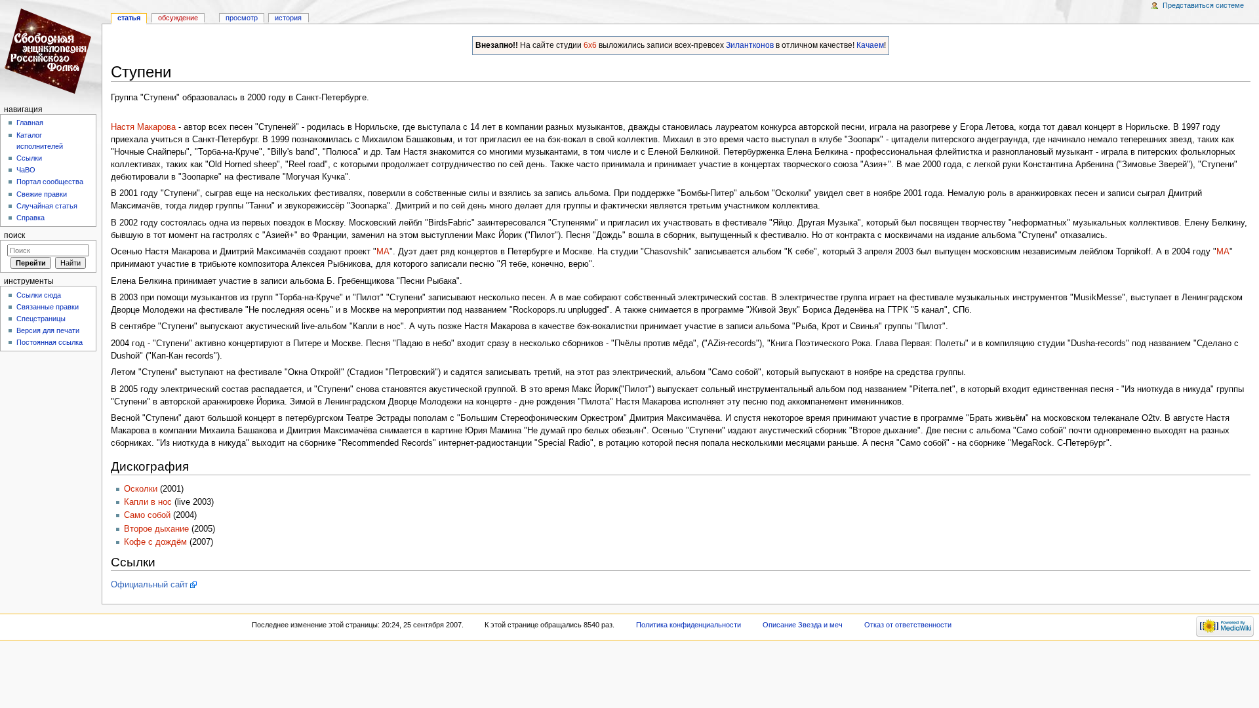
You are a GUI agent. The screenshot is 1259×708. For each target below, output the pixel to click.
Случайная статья (46, 206)
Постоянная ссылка (49, 342)
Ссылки (29, 158)
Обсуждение (178, 18)
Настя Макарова (143, 127)
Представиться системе (1203, 5)
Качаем (870, 45)
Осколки (140, 489)
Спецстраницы (41, 319)
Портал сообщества (49, 182)
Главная (29, 123)
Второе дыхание (156, 529)
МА (383, 251)
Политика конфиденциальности (688, 625)
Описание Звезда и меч (803, 625)
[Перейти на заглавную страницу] (51, 51)
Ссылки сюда (38, 295)
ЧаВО (25, 170)
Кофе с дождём (155, 542)
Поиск (14, 235)
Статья (128, 18)
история (288, 18)
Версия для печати (47, 330)
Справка (30, 218)
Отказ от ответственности (907, 625)
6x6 (590, 45)
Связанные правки (47, 307)
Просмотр (242, 18)
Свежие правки (41, 194)
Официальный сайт (149, 584)
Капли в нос (148, 502)
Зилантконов (750, 45)
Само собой (147, 515)
